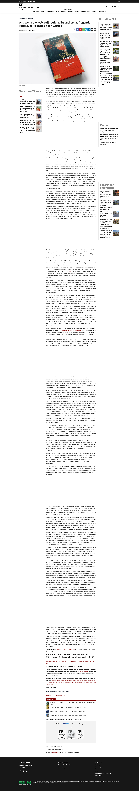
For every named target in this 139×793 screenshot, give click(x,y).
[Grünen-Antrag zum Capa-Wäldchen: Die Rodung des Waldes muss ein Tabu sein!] (116, 51)
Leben (57, 11)
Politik (42, 11)
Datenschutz (98, 775)
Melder (94, 11)
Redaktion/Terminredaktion (65, 765)
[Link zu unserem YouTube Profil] (106, 6)
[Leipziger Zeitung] (29, 6)
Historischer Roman (53, 691)
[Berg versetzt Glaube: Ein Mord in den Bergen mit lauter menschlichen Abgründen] (39, 123)
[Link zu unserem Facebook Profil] (112, 6)
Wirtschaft (50, 11)
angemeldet (55, 752)
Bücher (25, 18)
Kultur (63, 11)
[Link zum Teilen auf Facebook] (77, 29)
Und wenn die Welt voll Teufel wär (65, 649)
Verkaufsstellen (62, 769)
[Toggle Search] (118, 6)
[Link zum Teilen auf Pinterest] (80, 29)
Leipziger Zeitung (22, 1)
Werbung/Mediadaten (63, 767)
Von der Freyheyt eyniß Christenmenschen (70, 330)
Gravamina (69, 271)
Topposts (30, 18)
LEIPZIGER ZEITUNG (83, 671)
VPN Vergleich (98, 765)
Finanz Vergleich (99, 767)
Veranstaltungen (85, 11)
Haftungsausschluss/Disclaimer (103, 773)
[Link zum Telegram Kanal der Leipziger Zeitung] (115, 6)
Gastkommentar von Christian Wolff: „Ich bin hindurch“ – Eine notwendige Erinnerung (68, 707)
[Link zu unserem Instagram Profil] (109, 6)
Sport (76, 11)
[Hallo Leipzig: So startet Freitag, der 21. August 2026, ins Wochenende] (116, 214)
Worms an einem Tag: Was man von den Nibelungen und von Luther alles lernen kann (68, 715)
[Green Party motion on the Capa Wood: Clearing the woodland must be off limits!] (116, 44)
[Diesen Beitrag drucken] (95, 29)
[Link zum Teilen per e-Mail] (92, 29)
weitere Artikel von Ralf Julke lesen (56, 695)
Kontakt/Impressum (63, 762)
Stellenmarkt (29, 1)
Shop (34, 1)
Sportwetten (98, 769)
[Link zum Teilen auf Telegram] (86, 29)
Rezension (67, 691)
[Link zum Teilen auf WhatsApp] (83, 29)
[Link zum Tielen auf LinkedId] (89, 29)
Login (119, 1)
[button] (59, 11)
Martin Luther (61, 691)
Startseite (36, 11)
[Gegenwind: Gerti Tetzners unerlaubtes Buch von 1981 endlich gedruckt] (39, 116)
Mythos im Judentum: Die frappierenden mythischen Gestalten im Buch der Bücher (68, 711)
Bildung (70, 11)
